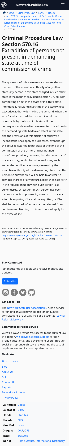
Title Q (51, 12)
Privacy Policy (10, 397)
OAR (20, 430)
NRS (20, 420)
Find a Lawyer (10, 361)
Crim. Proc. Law (26, 12)
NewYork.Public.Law (32, 5)
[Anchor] (25, 213)
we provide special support (32, 337)
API (4, 377)
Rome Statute (26, 441)
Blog (4, 366)
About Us (7, 372)
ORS (27, 430)
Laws (11, 12)
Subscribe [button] (10, 281)
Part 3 (41, 12)
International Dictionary (50, 441)
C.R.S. (21, 410)
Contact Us (8, 382)
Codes (21, 404)
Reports (7, 387)
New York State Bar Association (26, 308)
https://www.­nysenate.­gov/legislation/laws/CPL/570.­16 (32, 235)
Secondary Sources (13, 392)
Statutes (23, 415)
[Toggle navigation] (62, 5)
